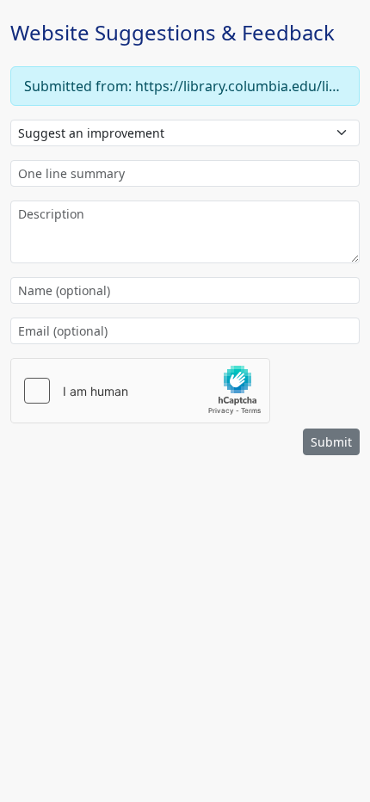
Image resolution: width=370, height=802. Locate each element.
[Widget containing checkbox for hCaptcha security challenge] (140, 390)
